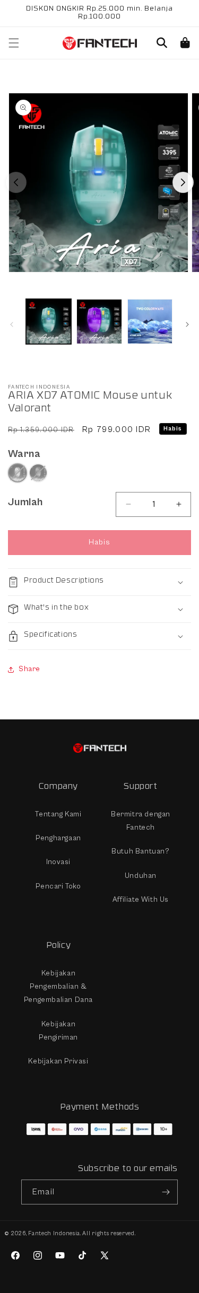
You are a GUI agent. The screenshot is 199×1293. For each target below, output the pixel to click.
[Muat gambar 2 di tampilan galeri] (99, 321)
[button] (162, 43)
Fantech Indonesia (54, 1233)
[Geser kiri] (16, 182)
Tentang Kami (58, 814)
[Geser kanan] (183, 182)
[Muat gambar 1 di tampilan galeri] (48, 321)
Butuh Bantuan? (140, 851)
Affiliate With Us (141, 899)
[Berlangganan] (165, 1192)
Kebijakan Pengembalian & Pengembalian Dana (58, 986)
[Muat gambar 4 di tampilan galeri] (149, 321)
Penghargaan (58, 838)
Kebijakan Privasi (58, 1061)
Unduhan (141, 876)
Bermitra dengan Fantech (140, 821)
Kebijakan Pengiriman (58, 1031)
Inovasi (58, 862)
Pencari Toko (58, 886)
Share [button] (29, 669)
